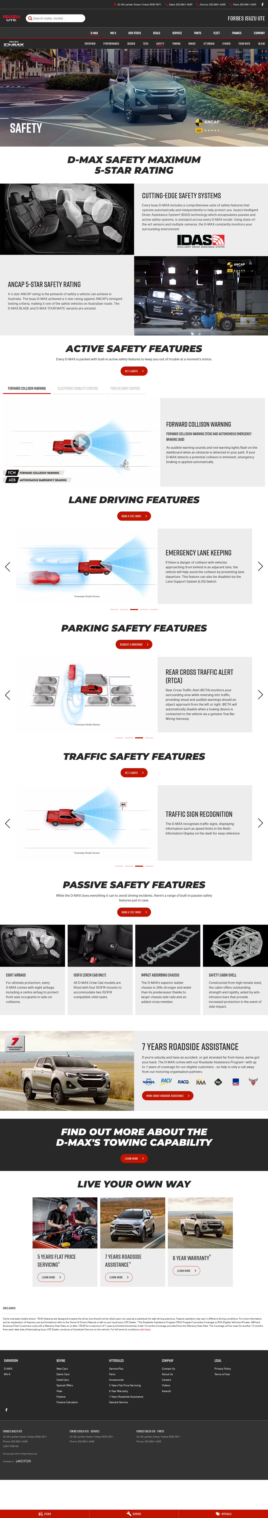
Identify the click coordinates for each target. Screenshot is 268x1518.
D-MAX (94, 33)
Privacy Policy (222, 1368)
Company (259, 33)
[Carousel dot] (114, 609)
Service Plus (116, 1368)
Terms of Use (222, 1374)
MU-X (113, 33)
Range (192, 43)
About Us (167, 1374)
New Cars (62, 1368)
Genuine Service (118, 1402)
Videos (166, 1385)
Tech (145, 43)
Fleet (216, 33)
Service (177, 33)
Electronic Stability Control (78, 388)
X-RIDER (226, 43)
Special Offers (65, 1385)
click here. (145, 1329)
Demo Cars (63, 1374)
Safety (160, 43)
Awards (166, 1391)
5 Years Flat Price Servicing (125, 1385)
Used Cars (63, 1379)
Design (131, 43)
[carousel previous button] (8, 566)
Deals (156, 33)
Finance (237, 33)
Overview (90, 43)
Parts (197, 33)
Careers (166, 1379)
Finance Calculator (67, 1402)
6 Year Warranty (118, 1391)
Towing (176, 43)
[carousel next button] (260, 566)
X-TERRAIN (209, 43)
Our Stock (134, 33)
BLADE (261, 43)
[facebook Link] (262, 4)
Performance (111, 43)
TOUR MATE (244, 43)
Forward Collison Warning (27, 388)
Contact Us (168, 1368)
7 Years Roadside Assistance (126, 1396)
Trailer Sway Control (125, 388)
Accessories (116, 1379)
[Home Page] (11, 18)
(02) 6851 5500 (19, 1441)
